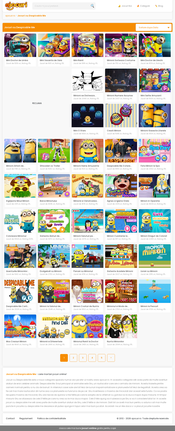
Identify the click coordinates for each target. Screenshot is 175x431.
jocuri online (89, 428)
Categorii (145, 5)
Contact (10, 418)
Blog (160, 5)
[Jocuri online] (16, 5)
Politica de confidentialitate (51, 418)
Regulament (25, 418)
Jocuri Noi (127, 5)
